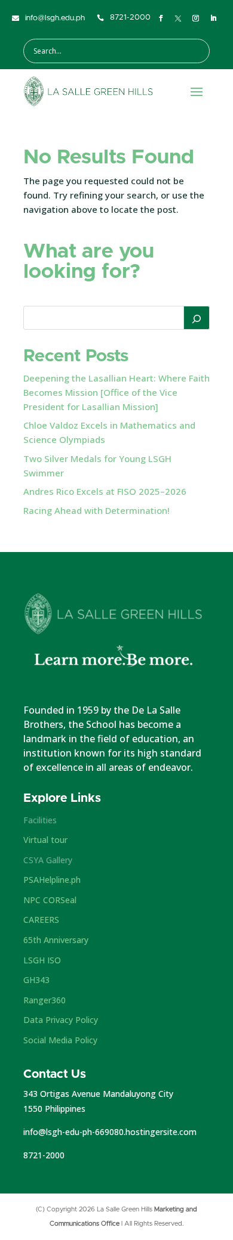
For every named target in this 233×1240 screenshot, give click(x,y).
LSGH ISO (42, 960)
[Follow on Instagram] (195, 18)
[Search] (196, 318)
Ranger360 (44, 1000)
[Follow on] (178, 18)
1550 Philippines (54, 1108)
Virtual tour (45, 839)
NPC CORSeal (49, 900)
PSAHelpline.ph (52, 879)
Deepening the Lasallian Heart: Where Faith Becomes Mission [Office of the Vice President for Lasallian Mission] (116, 392)
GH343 (36, 979)
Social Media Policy (60, 1040)
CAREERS (41, 919)
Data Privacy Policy (60, 1019)
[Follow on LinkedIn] (213, 18)
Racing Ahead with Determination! (96, 510)
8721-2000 (44, 1155)
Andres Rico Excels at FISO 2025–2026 (104, 491)
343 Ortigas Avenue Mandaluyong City (98, 1093)
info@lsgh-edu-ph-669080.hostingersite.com (110, 1131)
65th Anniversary (55, 940)
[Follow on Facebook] (160, 18)
